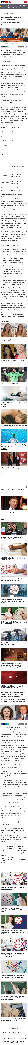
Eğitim (10, 11)
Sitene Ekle (13, 1033)
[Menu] (25, 2)
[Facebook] (2, 46)
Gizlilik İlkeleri (21, 1032)
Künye (10, 1032)
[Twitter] (4, 46)
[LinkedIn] (6, 46)
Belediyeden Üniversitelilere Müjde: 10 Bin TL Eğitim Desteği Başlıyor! (16, 6)
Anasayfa (5, 11)
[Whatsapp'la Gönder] (8, 46)
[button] (21, 46)
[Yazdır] (19, 46)
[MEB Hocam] (7, 2)
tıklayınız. (16, 1042)
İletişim (14, 1032)
